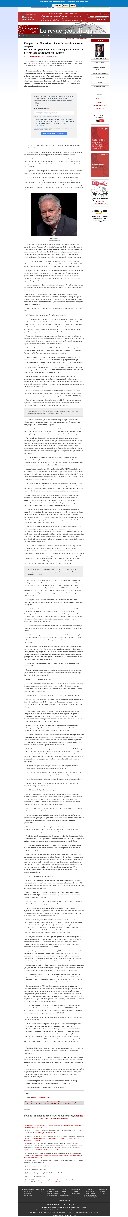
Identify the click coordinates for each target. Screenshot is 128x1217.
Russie (40, 1191)
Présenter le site (88, 1210)
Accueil (68, 38)
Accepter (65, 5)
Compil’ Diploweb (90, 1193)
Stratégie (74, 1102)
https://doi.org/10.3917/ (41, 1133)
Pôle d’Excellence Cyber (41, 1097)
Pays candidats (27, 1195)
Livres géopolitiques (90, 1195)
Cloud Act (46, 1103)
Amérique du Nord (52, 1191)
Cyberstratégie (38, 1103)
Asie (59, 35)
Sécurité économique (64, 1102)
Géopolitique (54, 1102)
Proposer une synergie (100, 105)
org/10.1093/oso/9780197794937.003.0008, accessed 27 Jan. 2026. (42, 1150)
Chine (64, 1191)
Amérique (53, 35)
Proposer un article (99, 86)
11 (33, 595)
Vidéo (102, 1193)
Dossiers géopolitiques (90, 1197)
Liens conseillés (99, 108)
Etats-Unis (46, 1102)
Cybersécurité (29, 1103)
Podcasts (103, 1191)
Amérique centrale (52, 1193)
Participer (100, 102)
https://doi (77, 1147)
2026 (73, 1103)
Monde (74, 35)
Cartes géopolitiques (24, 35)
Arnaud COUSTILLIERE (33, 57)
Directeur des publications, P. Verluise (46, 1210)
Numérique (68, 1103)
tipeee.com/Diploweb (100, 203)
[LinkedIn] (27, 1110)
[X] (29, 1110)
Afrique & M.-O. (67, 35)
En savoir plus (57, 5)
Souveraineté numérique (56, 1103)
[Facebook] (25, 1110)
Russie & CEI (46, 35)
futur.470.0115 (52, 1133)
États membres (27, 1191)
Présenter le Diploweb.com (100, 73)
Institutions (85, 38)
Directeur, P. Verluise (100, 58)
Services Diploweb (91, 35)
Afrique (76, 1191)
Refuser (72, 5)
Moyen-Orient (75, 1193)
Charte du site (100, 77)
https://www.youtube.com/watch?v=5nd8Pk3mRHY (48, 1182)
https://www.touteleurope (44, 1155)
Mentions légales (81, 1207)
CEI (40, 1193)
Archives (99, 112)
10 (42, 517)
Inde (64, 1193)
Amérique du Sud (52, 1195)
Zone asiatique (64, 1195)
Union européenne (36, 35)
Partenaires (99, 99)
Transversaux (90, 1191)
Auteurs (100, 82)
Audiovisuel (81, 35)
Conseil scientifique (100, 62)
